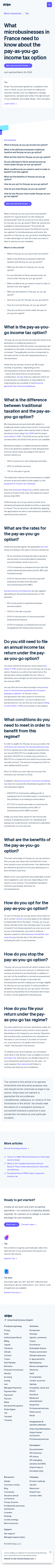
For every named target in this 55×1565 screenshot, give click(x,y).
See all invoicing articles (15, 1148)
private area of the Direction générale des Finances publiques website (26, 690)
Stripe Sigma (9, 1409)
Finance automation (38, 1351)
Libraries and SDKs (38, 1463)
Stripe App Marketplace (40, 1428)
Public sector (35, 1412)
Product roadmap (37, 1481)
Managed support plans (14, 1537)
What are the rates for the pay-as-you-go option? (27, 157)
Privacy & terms (11, 1502)
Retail (32, 1415)
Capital (7, 1344)
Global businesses (38, 1355)
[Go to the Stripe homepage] (7, 1316)
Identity (7, 1373)
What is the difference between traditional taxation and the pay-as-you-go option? (24, 151)
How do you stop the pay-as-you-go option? (25, 188)
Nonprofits (34, 1404)
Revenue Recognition (13, 1405)
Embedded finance (38, 1348)
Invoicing (8, 1377)
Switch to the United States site (19, 1558)
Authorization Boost (13, 1337)
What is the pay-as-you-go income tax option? (26, 144)
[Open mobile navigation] (49, 4)
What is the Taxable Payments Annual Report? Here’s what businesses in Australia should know (28, 1166)
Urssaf (20, 377)
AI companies (35, 1377)
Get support (9, 1533)
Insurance (34, 1394)
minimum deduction (22, 489)
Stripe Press (35, 1492)
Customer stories (12, 1484)
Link (6, 1384)
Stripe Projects (36, 1467)
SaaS (32, 1373)
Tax (27, 13)
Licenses (8, 1512)
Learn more (9, 103)
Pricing (7, 1330)
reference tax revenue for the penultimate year (26, 747)
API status (34, 1456)
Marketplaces (36, 1362)
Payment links (10, 1391)
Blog (6, 1488)
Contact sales (28, 1224)
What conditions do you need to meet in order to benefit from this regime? (27, 170)
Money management (39, 1366)
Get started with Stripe (17, 65)
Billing (6, 1341)
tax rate (44, 546)
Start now (10, 1224)
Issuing (7, 1380)
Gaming (33, 1384)
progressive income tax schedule (19, 483)
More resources (12, 13)
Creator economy (37, 1380)
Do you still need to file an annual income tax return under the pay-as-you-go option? (25, 163)
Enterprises (35, 1330)
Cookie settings (11, 1519)
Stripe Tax (11, 1058)
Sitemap (8, 1516)
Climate (7, 1351)
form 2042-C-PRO (12, 436)
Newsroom (34, 1488)
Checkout (8, 1348)
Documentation (36, 1449)
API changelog (36, 1460)
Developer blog (36, 1471)
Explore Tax (9, 1258)
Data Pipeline (10, 1362)
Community (9, 1492)
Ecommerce (35, 1344)
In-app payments (37, 1359)
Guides (7, 1481)
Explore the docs (12, 1292)
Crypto (7, 1359)
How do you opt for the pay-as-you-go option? (26, 184)
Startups (33, 1334)
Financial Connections (13, 1369)
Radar (6, 1402)
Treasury (8, 1420)
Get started (23, 1064)
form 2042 (29, 433)
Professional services (39, 1408)
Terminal (8, 1416)
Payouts (7, 1398)
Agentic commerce (38, 1337)
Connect (8, 1355)
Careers (33, 1484)
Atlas (6, 1334)
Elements (8, 1366)
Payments (8, 1395)
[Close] (50, 1552)
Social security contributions (17, 591)
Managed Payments (13, 1387)
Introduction (10, 140)
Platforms (34, 1369)
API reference (36, 1453)
